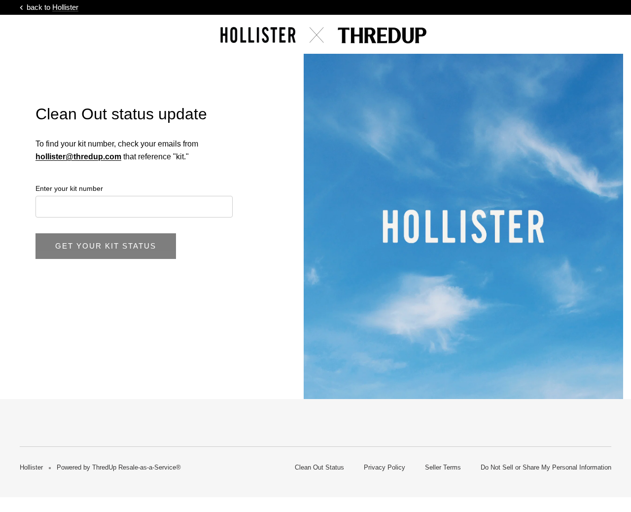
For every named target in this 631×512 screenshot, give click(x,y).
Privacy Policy (384, 467)
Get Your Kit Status (105, 246)
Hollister (65, 7)
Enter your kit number (69, 188)
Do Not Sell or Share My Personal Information (546, 467)
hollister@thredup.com (78, 156)
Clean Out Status (319, 467)
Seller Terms (443, 467)
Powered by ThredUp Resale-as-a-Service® (119, 467)
